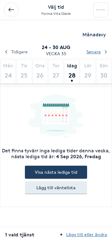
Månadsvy (94, 35)
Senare (93, 51)
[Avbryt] (11, 9)
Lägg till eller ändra (86, 234)
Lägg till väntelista (56, 187)
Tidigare (19, 51)
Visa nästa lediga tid (56, 172)
